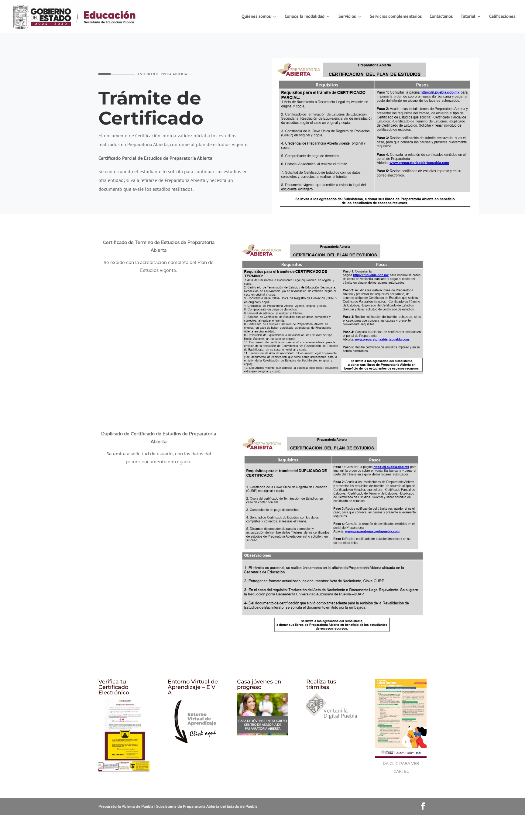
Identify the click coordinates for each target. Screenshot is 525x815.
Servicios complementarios (396, 16)
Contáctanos (441, 16)
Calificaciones (502, 16)
